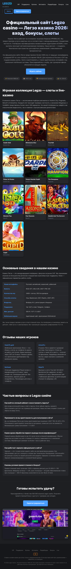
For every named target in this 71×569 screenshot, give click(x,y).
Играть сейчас (36, 71)
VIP (18, 4)
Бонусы (61, 4)
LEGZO (7, 4)
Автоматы (42, 4)
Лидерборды (52, 4)
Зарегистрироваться (22, 11)
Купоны (34, 4)
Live (67, 4)
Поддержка (26, 4)
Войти (9, 11)
